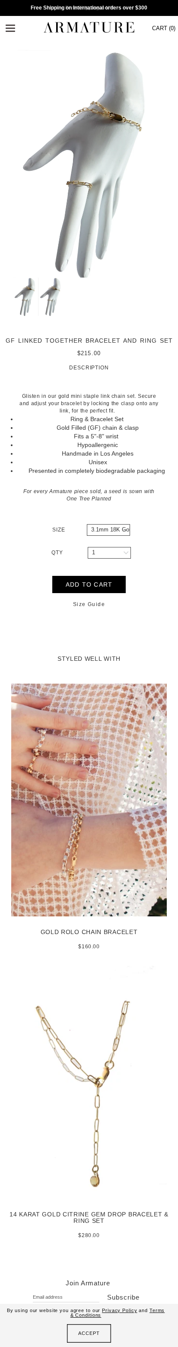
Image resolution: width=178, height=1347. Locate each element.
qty (57, 553)
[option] (89, 164)
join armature (88, 1283)
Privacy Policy (119, 1310)
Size (58, 530)
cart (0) (163, 28)
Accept (88, 1333)
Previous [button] (6, 163)
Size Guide (89, 604)
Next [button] (171, 163)
